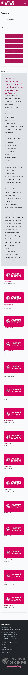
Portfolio (3, 647)
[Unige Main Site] (7, 3)
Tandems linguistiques (7, 650)
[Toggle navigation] (25, 2)
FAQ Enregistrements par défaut (10, 630)
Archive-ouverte (5, 652)
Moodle (3, 645)
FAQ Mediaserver (6, 627)
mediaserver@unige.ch (14, 666)
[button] (14, 36)
